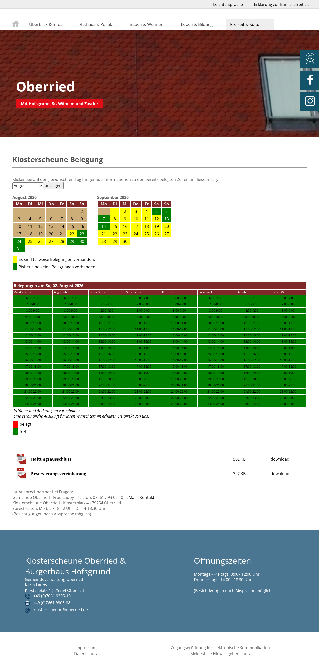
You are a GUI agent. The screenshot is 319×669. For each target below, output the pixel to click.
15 (115, 226)
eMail (131, 497)
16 (125, 226)
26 (40, 241)
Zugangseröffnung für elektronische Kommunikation (220, 647)
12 (156, 219)
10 (136, 219)
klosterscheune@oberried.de (60, 609)
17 (136, 226)
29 (115, 241)
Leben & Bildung (197, 24)
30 (125, 241)
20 (166, 226)
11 (146, 219)
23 (125, 234)
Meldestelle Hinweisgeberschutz (220, 653)
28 (62, 241)
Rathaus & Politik (96, 24)
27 (51, 241)
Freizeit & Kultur (245, 24)
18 (146, 226)
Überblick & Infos (45, 24)
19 (156, 226)
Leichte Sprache (228, 4)
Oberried (45, 86)
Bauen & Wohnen (146, 24)
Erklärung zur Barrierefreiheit (281, 4)
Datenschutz (86, 653)
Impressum (86, 647)
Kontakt (147, 497)
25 (30, 241)
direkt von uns (136, 416)
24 (136, 234)
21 (103, 234)
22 (72, 234)
